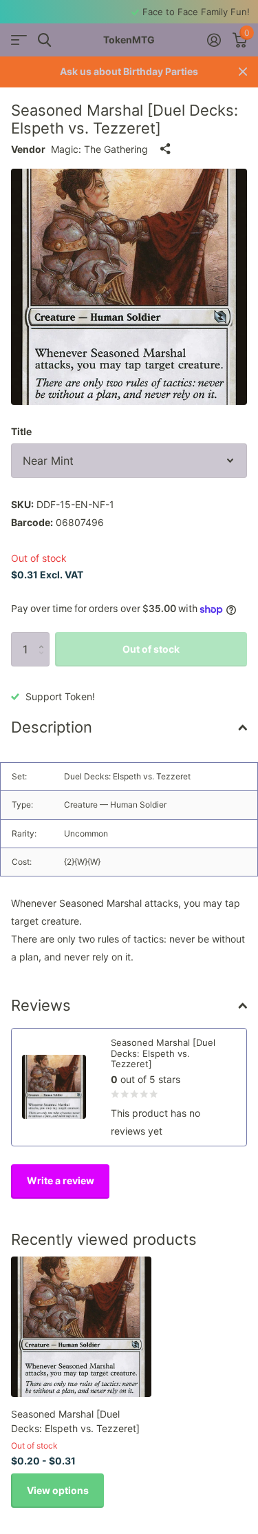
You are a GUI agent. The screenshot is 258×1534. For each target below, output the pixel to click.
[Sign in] (213, 39)
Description (51, 727)
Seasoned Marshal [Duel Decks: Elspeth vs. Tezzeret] (75, 1421)
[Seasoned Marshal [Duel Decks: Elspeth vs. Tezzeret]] (81, 1327)
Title (21, 431)
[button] (44, 637)
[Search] (44, 40)
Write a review (60, 1180)
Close (243, 71)
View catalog (19, 40)
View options (58, 1490)
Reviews (41, 1005)
